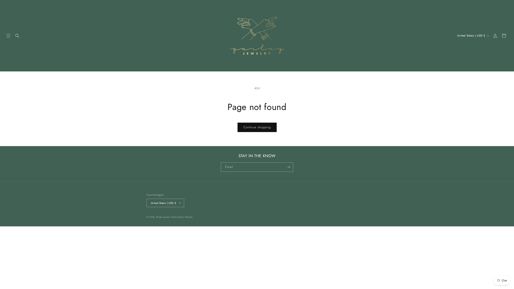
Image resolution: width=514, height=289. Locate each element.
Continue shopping (257, 127)
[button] (8, 35)
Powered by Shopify (182, 217)
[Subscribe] (288, 167)
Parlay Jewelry (163, 217)
